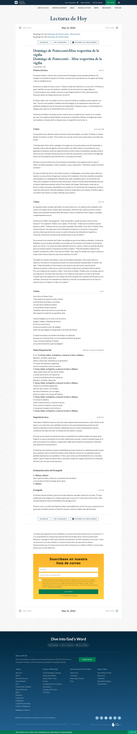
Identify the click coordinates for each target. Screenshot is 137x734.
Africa (18, 676)
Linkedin (110, 718)
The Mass (46, 692)
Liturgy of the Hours (50, 689)
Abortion (19, 673)
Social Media (102, 684)
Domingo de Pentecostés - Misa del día (63, 34)
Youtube (106, 718)
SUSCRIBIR (68, 591)
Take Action (74, 673)
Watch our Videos (82, 645)
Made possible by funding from (100, 724)
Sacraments (47, 687)
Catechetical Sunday (23, 703)
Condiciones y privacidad (70, 595)
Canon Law (19, 698)
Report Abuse (97, 2)
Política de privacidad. (55, 586)
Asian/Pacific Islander (23, 687)
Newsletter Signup (104, 681)
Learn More (87, 659)
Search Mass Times (50, 678)
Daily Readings (70, 2)
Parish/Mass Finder (104, 673)
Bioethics (19, 695)
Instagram (115, 718)
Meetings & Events (77, 678)
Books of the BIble (49, 676)
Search (119, 2)
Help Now (110, 2)
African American (22, 678)
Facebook (101, 718)
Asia (17, 684)
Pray (71, 681)
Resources (101, 676)
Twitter (97, 718)
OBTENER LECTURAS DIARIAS (86, 42)
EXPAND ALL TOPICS (22, 710)
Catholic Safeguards (23, 706)
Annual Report (21, 681)
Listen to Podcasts (67, 645)
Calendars (101, 678)
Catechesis (20, 701)
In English (44, 42)
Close (132, 732)
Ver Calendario (60, 42)
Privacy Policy (76, 724)
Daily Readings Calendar (78, 3)
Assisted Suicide (21, 689)
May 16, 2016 (110, 28)
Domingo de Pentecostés (58, 37)
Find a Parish (85, 2)
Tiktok (119, 718)
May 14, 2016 (27, 28)
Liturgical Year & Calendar (52, 684)
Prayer (45, 681)
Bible (17, 692)
